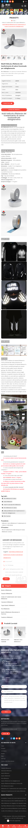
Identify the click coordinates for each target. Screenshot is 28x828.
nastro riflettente (6, 590)
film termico (7, 516)
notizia (2, 753)
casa (2, 746)
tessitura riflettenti (6, 617)
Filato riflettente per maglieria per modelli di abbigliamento (14, 803)
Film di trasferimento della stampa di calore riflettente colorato (13, 531)
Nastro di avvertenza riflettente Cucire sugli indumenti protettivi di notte (14, 808)
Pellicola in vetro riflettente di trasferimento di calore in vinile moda (14, 524)
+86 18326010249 (16, 665)
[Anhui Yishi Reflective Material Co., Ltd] (6, 6)
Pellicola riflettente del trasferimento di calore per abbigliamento (13, 512)
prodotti (3, 748)
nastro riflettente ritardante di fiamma (10, 613)
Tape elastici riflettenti (8, 605)
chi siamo (3, 751)
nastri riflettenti (8, 502)
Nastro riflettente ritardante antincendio (11, 783)
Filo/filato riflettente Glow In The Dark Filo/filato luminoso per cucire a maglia (14, 806)
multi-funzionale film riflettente (12, 505)
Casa (14, 21)
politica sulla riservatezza (7, 761)
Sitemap (3, 759)
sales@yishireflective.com (17, 672)
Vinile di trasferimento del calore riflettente (11, 598)
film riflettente (5, 778)
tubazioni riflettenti (7, 602)
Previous (0, 633)
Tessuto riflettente (6, 594)
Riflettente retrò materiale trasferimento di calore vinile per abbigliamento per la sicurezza (6, 641)
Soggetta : (13, 555)
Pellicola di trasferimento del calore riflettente (13, 791)
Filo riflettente (5, 609)
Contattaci (6, 103)
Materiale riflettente (6, 771)
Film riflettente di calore (10, 508)
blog (2, 756)
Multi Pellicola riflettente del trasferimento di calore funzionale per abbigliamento (13, 555)
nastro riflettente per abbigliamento (10, 781)
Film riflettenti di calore (10, 498)
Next (25, 633)
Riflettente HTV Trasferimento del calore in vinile (13, 788)
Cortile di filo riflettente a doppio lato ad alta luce (14, 811)
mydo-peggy (13, 674)
